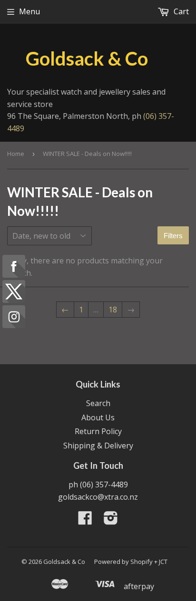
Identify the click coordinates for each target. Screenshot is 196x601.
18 (112, 309)
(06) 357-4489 (104, 484)
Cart (180, 11)
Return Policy (98, 431)
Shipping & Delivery (98, 445)
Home (15, 153)
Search (98, 403)
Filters (173, 236)
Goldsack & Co (87, 58)
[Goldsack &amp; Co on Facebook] (85, 520)
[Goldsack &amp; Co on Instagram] (111, 520)
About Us (98, 417)
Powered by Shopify (123, 561)
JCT (163, 561)
